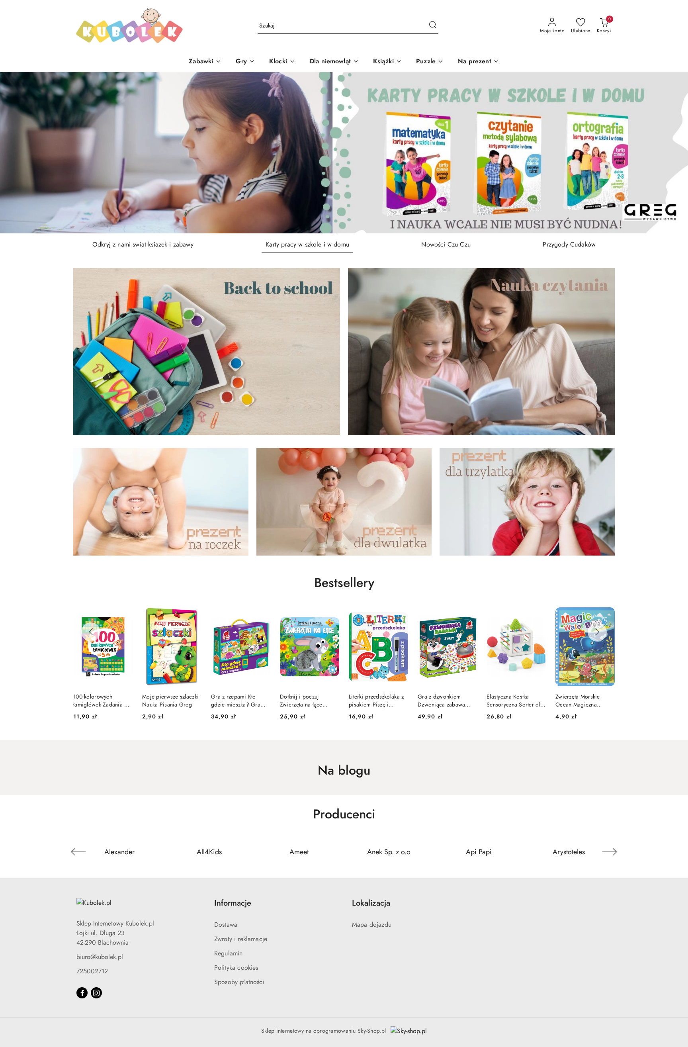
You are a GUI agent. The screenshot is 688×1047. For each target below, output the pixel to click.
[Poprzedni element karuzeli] (78, 852)
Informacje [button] (232, 903)
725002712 (92, 971)
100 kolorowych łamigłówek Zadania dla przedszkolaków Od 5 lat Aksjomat (584, 700)
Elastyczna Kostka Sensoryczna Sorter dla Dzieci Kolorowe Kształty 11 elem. (446, 700)
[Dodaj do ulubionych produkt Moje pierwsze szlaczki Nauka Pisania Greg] (123, 616)
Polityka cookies (236, 967)
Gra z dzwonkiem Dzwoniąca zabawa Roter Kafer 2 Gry (372, 700)
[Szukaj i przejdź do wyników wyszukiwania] (432, 26)
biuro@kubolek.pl (99, 956)
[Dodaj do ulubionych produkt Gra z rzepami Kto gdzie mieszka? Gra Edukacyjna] (192, 616)
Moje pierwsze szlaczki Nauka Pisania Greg (101, 700)
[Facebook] (82, 992)
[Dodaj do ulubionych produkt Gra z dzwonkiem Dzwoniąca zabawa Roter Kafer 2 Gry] (399, 616)
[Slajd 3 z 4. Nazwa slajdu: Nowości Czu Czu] (344, 152)
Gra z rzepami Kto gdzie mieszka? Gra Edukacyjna (167, 700)
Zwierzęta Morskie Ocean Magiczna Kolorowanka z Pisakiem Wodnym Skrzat (509, 700)
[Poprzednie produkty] (91, 632)
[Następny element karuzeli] (610, 852)
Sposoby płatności (239, 981)
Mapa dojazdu (371, 924)
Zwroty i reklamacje (240, 938)
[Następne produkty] (597, 632)
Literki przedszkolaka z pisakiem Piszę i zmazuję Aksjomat (307, 700)
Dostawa (225, 924)
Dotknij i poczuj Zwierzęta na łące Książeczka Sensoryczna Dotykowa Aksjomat (240, 700)
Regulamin (228, 953)
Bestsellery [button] (344, 582)
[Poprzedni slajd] (17, 152)
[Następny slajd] (670, 152)
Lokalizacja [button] (371, 903)
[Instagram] (96, 992)
